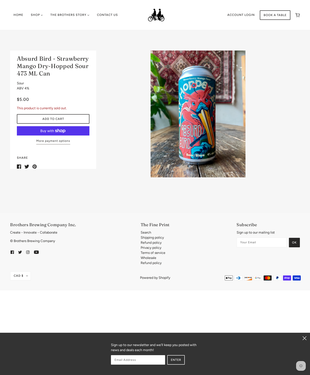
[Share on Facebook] (19, 166)
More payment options (53, 141)
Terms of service (153, 253)
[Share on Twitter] (26, 166)
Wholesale (148, 258)
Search (146, 232)
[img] (12, 252)
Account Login (241, 15)
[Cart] (297, 15)
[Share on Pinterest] (34, 166)
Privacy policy (151, 248)
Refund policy (151, 243)
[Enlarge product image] (198, 114)
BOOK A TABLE (275, 15)
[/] (156, 15)
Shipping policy (152, 237)
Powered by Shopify (155, 278)
